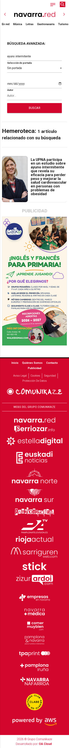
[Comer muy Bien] (34, 625)
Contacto (52, 362)
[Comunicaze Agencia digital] (34, 391)
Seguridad (50, 375)
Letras (29, 24)
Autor (10, 90)
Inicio (14, 362)
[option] (34, 14)
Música (17, 24)
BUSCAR (34, 108)
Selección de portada (19, 63)
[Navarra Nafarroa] (34, 681)
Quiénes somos (32, 362)
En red (5, 24)
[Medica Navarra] (34, 611)
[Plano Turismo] (34, 639)
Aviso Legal (20, 375)
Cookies (35, 375)
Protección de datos (34, 380)
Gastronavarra (45, 24)
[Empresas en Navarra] (34, 597)
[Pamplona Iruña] (34, 667)
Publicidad (34, 368)
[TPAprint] (34, 653)
